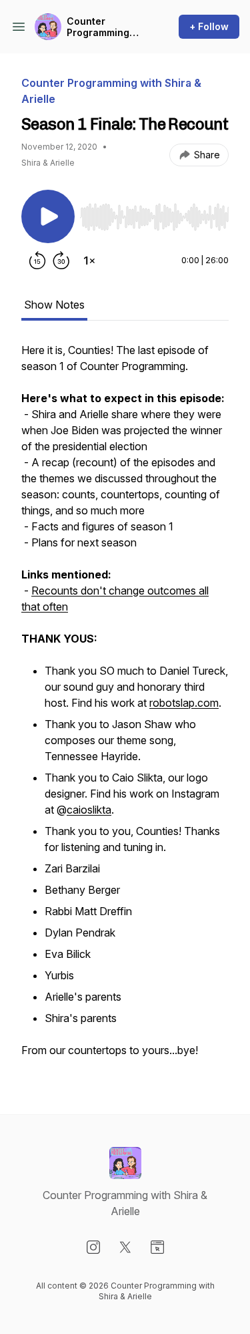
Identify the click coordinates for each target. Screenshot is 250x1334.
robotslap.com (184, 702)
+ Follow (209, 26)
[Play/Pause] (48, 216)
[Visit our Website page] (157, 1247)
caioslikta (89, 809)
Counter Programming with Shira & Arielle (98, 27)
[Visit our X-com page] (125, 1247)
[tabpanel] (125, 706)
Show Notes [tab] (54, 304)
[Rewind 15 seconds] (37, 260)
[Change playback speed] (89, 260)
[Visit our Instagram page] (93, 1247)
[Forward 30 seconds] (61, 260)
